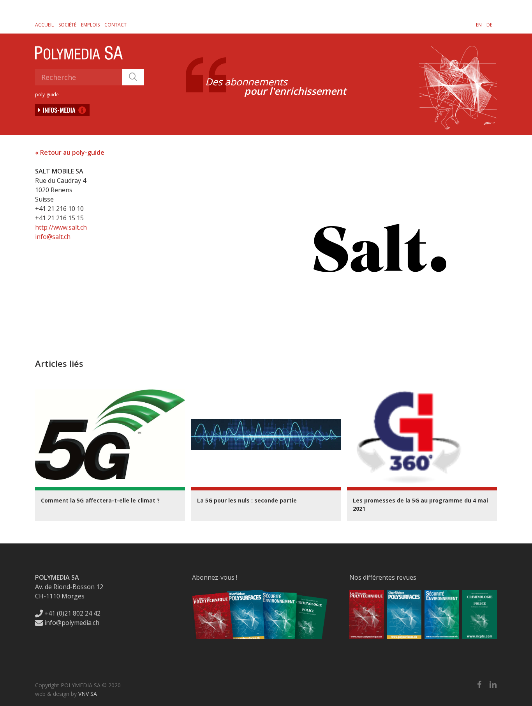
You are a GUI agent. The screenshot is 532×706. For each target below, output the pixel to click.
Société (67, 24)
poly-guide (47, 94)
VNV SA (87, 693)
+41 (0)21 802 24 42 (71, 613)
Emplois (90, 24)
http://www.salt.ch (61, 227)
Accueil (44, 24)
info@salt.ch (52, 236)
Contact (115, 24)
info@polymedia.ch (71, 622)
